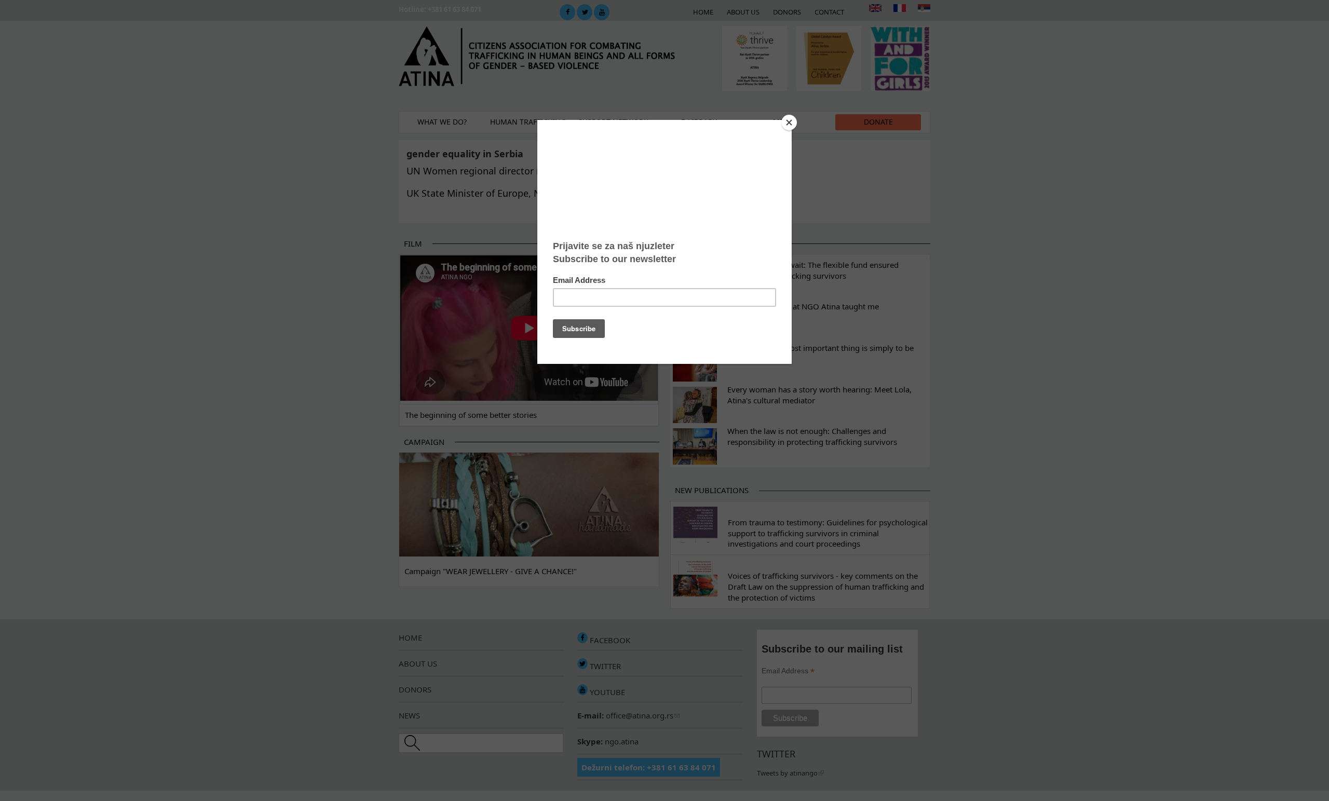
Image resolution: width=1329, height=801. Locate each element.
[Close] (789, 122)
